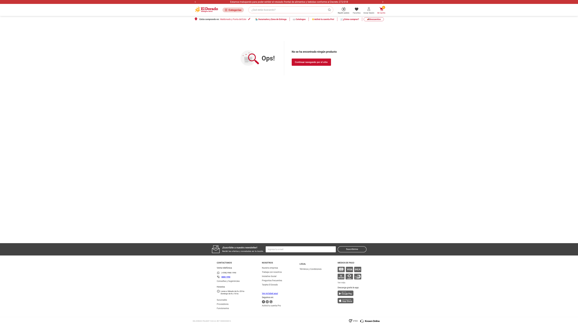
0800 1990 (225, 277)
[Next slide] (382, 2)
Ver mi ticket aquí (270, 293)
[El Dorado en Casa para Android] (349, 294)
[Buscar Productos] (330, 10)
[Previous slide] (195, 2)
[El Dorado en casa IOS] (349, 301)
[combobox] (290, 9)
